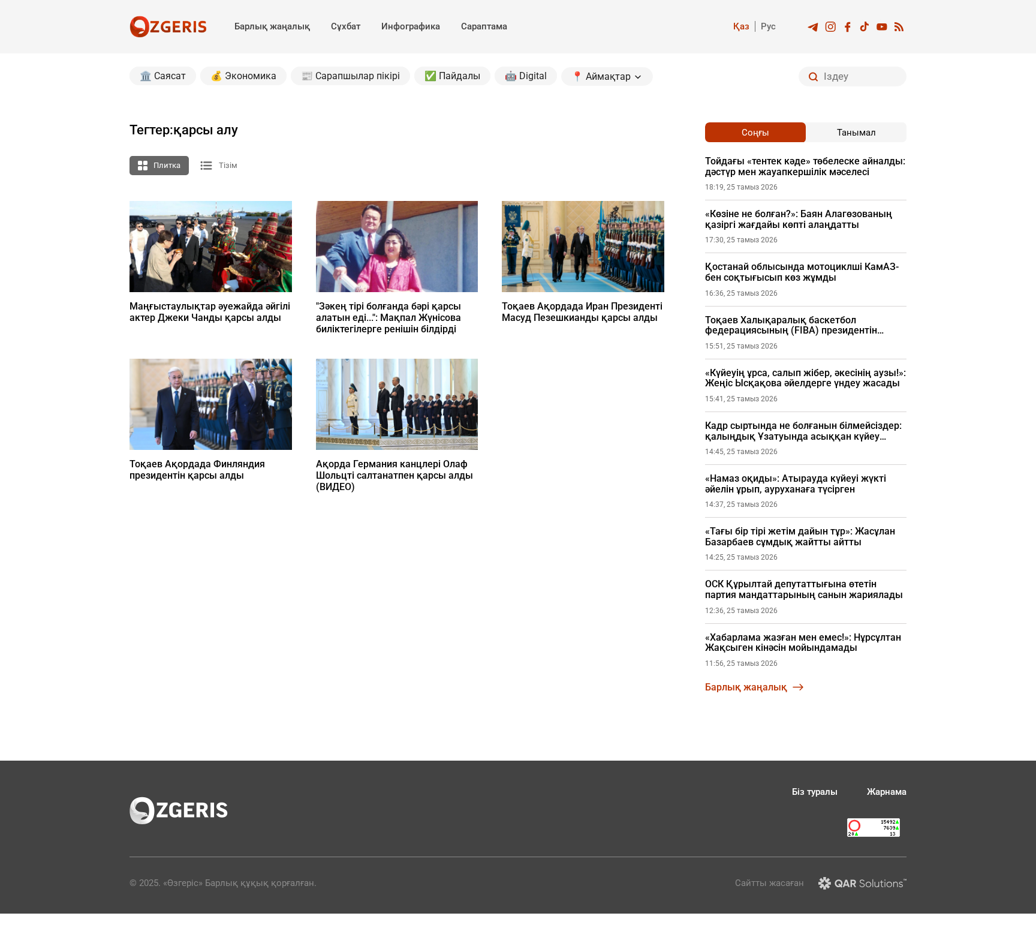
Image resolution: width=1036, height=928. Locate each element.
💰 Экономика (243, 76)
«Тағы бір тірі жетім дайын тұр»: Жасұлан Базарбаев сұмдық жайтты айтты (800, 536)
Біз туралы (815, 791)
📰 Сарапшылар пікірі (350, 76)
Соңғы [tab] (755, 132)
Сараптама (484, 26)
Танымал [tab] (856, 132)
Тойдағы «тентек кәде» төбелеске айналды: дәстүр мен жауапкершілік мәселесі (805, 166)
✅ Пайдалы (452, 76)
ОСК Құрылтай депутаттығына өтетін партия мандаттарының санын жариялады (804, 589)
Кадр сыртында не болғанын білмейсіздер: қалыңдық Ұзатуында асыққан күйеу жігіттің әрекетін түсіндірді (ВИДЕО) (803, 431)
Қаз (741, 26)
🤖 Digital (526, 76)
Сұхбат (345, 26)
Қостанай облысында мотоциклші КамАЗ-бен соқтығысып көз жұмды (802, 272)
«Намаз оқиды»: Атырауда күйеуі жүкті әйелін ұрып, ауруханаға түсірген (795, 483)
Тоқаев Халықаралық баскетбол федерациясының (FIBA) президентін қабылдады (791, 325)
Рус (768, 26)
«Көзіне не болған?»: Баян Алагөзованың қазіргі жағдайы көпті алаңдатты (798, 219)
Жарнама (887, 791)
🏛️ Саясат (163, 76)
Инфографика (410, 26)
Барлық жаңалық (272, 26)
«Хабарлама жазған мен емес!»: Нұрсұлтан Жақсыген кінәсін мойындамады (803, 642)
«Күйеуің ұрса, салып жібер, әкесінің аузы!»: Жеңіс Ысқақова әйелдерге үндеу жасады (805, 378)
